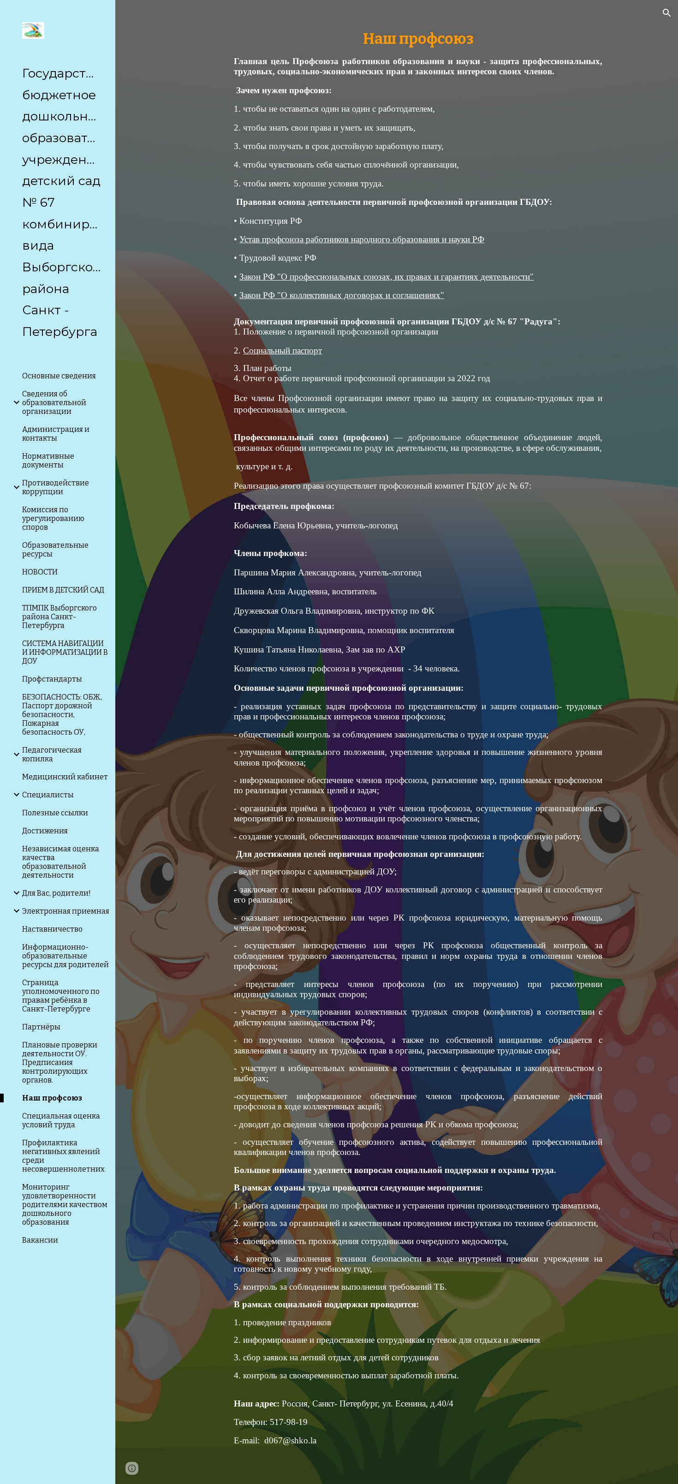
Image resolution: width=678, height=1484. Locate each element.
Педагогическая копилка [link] (52, 754)
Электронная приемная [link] (65, 911)
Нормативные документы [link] (48, 460)
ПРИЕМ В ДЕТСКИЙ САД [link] (63, 590)
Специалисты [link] (48, 794)
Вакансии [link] (40, 1240)
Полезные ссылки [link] (55, 812)
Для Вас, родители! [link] (56, 893)
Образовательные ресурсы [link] (55, 549)
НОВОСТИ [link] (40, 572)
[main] (418, 742)
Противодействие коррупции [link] (55, 487)
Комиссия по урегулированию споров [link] (53, 518)
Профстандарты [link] (52, 679)
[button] (667, 13)
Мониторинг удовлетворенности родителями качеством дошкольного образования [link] (64, 1205)
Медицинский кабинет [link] (65, 776)
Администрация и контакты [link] (55, 434)
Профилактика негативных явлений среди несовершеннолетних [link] (63, 1155)
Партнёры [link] (41, 1027)
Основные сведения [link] (59, 375)
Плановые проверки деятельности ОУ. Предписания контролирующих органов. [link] (59, 1062)
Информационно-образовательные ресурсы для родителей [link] (65, 956)
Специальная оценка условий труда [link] (61, 1120)
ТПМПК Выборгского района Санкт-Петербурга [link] (59, 617)
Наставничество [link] (52, 929)
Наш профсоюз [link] (52, 1098)
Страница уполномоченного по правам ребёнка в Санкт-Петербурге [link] (61, 995)
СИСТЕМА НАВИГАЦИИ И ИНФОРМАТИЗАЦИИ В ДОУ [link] (65, 652)
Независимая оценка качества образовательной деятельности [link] (60, 862)
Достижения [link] (45, 830)
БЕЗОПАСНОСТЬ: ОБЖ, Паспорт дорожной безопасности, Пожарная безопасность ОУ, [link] (62, 714)
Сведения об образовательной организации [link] (54, 402)
